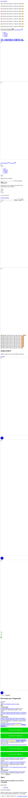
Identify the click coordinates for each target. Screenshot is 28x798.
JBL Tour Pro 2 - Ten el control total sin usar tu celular (13, 771)
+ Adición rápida (4, 707)
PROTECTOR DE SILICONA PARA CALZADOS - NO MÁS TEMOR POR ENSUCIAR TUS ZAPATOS (13, 719)
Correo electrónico (18, 180)
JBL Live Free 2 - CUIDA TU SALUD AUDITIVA (12, 763)
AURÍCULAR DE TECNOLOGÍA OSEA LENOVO (13, 758)
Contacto (5, 36)
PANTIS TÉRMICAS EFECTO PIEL (9, 708)
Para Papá (5, 33)
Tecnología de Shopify (22, 796)
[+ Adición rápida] (2, 705)
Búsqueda (5, 787)
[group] (14, 268)
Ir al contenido (4, 1)
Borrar (16, 200)
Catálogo (5, 35)
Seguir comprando (5, 197)
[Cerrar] (2, 166)
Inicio (4, 32)
